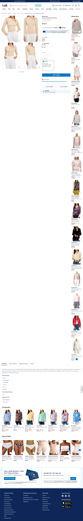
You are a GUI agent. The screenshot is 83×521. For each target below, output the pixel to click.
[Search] (10, 5)
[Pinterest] (66, 496)
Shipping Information (8, 510)
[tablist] (41, 363)
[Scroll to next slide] (80, 420)
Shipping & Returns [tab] (23, 363)
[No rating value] (45, 21)
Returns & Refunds (8, 499)
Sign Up (73, 478)
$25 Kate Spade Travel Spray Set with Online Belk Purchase (54, 81)
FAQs (5, 516)
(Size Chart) (46, 43)
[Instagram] (69, 496)
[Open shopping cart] (79, 5)
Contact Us (6, 495)
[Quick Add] (80, 32)
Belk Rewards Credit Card (29, 493)
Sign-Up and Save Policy (58, 481)
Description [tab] (4, 363)
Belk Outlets (45, 508)
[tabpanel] (41, 385)
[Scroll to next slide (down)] (77, 359)
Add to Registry (49, 86)
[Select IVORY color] (43, 40)
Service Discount (8, 508)
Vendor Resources (47, 503)
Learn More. (54, 32)
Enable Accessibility (77, 1)
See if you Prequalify (61, 32)
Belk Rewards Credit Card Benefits (31, 499)
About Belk (45, 493)
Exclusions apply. (74, 481)
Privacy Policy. (68, 481)
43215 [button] (49, 66)
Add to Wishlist (64, 86)
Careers (44, 495)
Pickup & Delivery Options (10, 512)
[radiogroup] (56, 46)
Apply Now (25, 501)
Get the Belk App (66, 499)
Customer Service (8, 493)
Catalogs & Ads (7, 518)
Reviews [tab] (32, 363)
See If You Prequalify (9, 478)
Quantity (44, 52)
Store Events (45, 501)
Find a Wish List (7, 505)
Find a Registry (7, 503)
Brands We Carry (46, 497)
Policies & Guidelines (9, 514)
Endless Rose (45, 16)
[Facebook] (63, 496)
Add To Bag (56, 75)
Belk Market (45, 505)
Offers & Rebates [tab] (13, 363)
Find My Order (7, 497)
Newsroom (45, 499)
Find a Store (7, 501)
